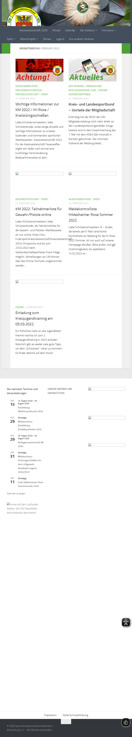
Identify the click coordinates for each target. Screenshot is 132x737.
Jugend (60, 39)
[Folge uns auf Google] (122, 728)
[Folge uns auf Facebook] (110, 728)
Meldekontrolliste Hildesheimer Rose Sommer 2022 (91, 215)
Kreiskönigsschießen (28, 90)
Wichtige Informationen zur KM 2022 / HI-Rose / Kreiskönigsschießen (37, 110)
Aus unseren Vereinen (81, 39)
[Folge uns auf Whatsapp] (116, 728)
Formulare (107, 30)
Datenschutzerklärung (75, 715)
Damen (47, 39)
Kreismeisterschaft (27, 94)
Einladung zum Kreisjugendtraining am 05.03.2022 (34, 318)
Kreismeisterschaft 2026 (33, 30)
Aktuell (56, 30)
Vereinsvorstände (80, 94)
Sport (10, 39)
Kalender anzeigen (16, 493)
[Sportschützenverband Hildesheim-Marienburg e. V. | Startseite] (24, 24)
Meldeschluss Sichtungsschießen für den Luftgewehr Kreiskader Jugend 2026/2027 (29, 464)
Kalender (70, 30)
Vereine (102, 90)
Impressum (50, 715)
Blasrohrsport (28, 39)
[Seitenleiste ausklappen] (6, 48)
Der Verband (87, 30)
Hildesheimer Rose (26, 86)
